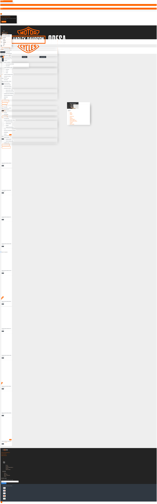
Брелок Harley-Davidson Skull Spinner (7, 301)
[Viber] (3, 462)
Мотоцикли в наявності (6, 35)
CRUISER (4, 40)
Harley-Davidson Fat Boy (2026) (6, 190)
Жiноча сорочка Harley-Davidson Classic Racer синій (7, 412)
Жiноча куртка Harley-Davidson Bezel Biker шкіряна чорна (7, 386)
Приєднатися (4, 21)
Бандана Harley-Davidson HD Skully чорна (7, 328)
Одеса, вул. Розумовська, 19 (5, 452)
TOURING (4, 42)
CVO (3, 45)
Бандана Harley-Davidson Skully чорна (7, 243)
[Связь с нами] (2, 501)
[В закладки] (2, 85)
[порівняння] (3, 85)
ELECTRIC (4, 37)
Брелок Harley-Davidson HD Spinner (7, 270)
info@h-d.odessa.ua (4, 455)
